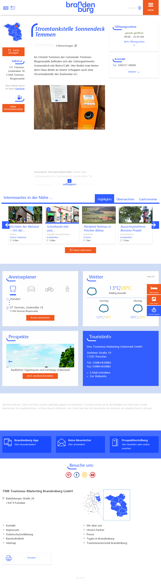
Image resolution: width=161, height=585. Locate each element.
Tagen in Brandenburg (100, 538)
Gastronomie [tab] (148, 199)
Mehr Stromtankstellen (13, 108)
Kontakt (10, 525)
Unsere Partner (95, 530)
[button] (154, 300)
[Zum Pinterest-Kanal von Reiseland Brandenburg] (68, 475)
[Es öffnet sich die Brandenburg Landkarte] (13, 7)
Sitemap (11, 543)
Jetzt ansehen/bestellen (40, 376)
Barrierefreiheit (15, 538)
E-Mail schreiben (99, 372)
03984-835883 (102, 363)
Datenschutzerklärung (19, 534)
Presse (90, 534)
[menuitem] (132, 8)
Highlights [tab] (105, 199)
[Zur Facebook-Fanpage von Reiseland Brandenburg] (76, 475)
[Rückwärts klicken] (8, 361)
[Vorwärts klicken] (71, 361)
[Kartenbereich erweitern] (156, 204)
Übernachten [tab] (125, 199)
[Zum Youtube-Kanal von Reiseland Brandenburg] (92, 475)
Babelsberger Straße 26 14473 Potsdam (20, 501)
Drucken (32, 558)
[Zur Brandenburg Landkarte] (106, 506)
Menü (151, 10)
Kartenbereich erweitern (141, 204)
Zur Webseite (97, 376)
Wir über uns (94, 525)
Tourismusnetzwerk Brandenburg (107, 543)
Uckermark (20, 89)
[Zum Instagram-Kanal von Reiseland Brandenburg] (84, 475)
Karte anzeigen (13, 51)
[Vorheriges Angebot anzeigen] (6, 225)
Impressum (12, 530)
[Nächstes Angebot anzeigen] (155, 225)
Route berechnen (40, 318)
